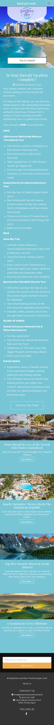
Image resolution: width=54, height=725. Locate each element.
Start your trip (27, 666)
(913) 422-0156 (26, 3)
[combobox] (27, 660)
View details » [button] (27, 459)
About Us (27, 683)
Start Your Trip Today (27, 405)
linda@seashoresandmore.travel (28, 694)
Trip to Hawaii (27, 60)
